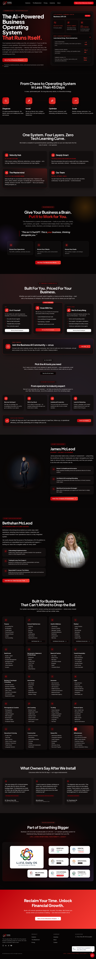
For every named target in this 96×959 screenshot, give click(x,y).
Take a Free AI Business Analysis (83, 3)
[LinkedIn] (6, 945)
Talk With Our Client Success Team (14, 580)
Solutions (27, 3)
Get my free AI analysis (17, 330)
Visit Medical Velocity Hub (58, 641)
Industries (52, 3)
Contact (55, 942)
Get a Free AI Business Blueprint (14, 60)
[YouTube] (11, 945)
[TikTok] (8, 945)
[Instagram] (3, 945)
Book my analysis (84, 420)
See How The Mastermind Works (47, 262)
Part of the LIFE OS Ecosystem (84, 936)
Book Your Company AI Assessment (63, 498)
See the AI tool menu (48, 373)
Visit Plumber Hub (35, 641)
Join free (83, 346)
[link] (81, 875)
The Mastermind (37, 3)
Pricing (45, 3)
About (58, 3)
